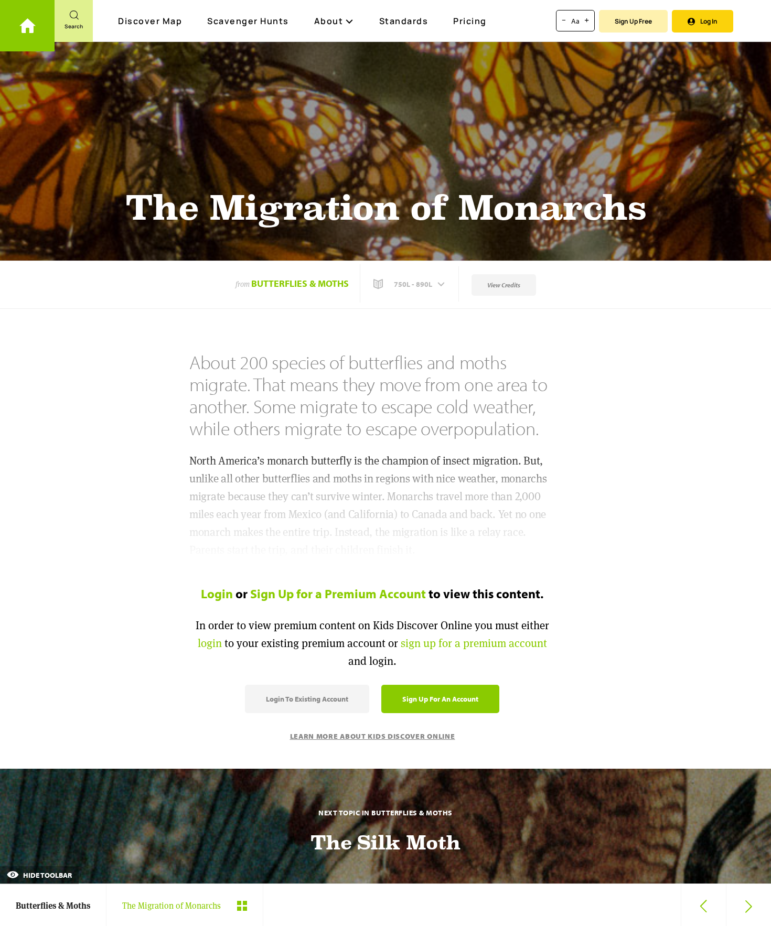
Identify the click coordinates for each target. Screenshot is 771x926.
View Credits (503, 285)
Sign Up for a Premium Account (338, 593)
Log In (709, 21)
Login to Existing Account (307, 699)
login (210, 643)
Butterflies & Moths (300, 283)
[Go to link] (27, 25)
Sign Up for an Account (440, 699)
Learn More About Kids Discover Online (372, 736)
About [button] (329, 21)
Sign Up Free (633, 21)
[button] (410, 284)
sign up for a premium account (474, 643)
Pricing (470, 21)
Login (217, 593)
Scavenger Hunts (248, 21)
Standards (404, 21)
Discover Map (150, 21)
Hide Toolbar (47, 875)
